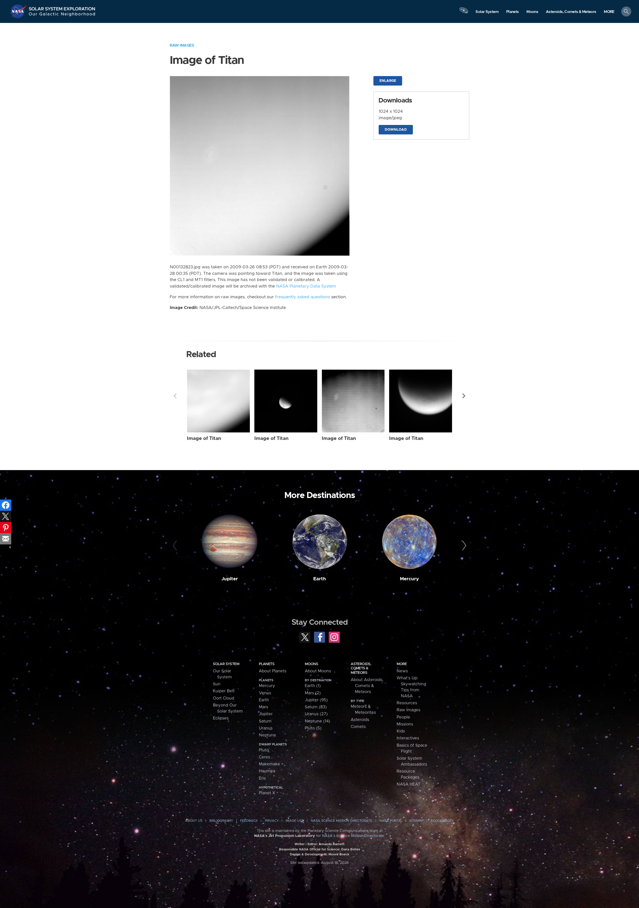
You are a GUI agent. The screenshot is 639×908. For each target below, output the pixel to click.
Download (396, 129)
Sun (216, 684)
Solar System (226, 664)
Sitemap (416, 820)
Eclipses (221, 718)
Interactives (408, 738)
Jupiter (229, 579)
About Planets (272, 671)
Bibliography (221, 820)
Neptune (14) (317, 721)
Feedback (249, 820)
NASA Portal (390, 820)
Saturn (265, 721)
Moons (311, 664)
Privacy (272, 820)
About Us (193, 820)
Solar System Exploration (62, 7)
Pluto (264, 750)
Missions (405, 724)
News (402, 671)
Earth (319, 579)
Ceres (264, 757)
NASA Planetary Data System (306, 286)
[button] (609, 11)
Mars (263, 707)
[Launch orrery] (464, 12)
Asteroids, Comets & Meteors (361, 668)
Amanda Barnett (331, 844)
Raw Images (182, 45)
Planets (266, 664)
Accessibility (442, 820)
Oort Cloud (223, 698)
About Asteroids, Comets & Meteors (367, 686)
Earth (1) (313, 686)
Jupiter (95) (316, 700)
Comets (358, 727)
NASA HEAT (408, 784)
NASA (18, 11)
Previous (175, 396)
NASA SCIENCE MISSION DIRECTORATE (341, 820)
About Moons (318, 671)
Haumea (267, 771)
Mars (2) (313, 693)
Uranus (266, 728)
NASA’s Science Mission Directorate (353, 836)
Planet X (267, 793)
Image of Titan (204, 438)
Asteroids (360, 720)
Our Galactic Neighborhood (62, 15)
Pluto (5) (313, 728)
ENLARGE (387, 81)
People (403, 717)
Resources (407, 703)
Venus (265, 693)
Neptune (267, 735)
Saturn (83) (316, 707)
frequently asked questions (302, 297)
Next (464, 396)
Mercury (409, 579)
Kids (401, 731)
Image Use (295, 820)
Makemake (269, 764)
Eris (262, 778)
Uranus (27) (316, 714)
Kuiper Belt (224, 691)
